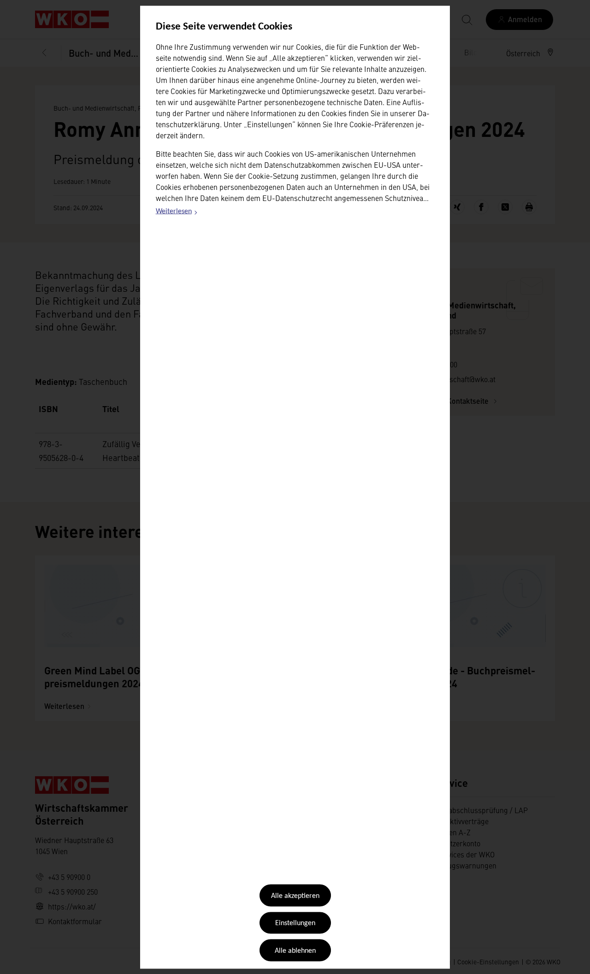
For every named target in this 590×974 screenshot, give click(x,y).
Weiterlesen (177, 213)
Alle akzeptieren (295, 896)
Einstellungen (295, 923)
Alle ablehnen (295, 950)
